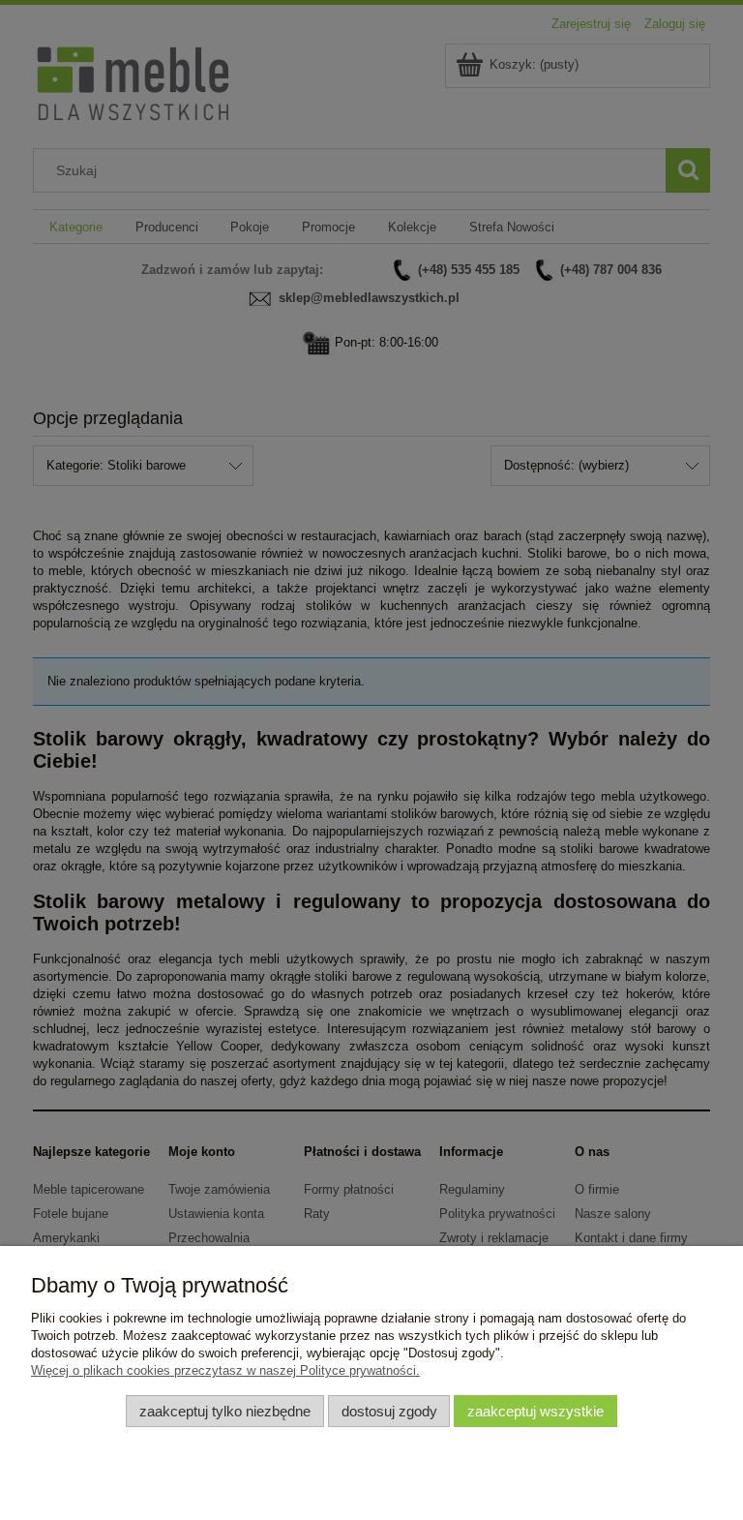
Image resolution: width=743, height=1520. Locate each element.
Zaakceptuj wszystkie (535, 1411)
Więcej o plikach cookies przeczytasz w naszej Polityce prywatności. (225, 1370)
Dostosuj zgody (389, 1411)
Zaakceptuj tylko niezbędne (225, 1411)
